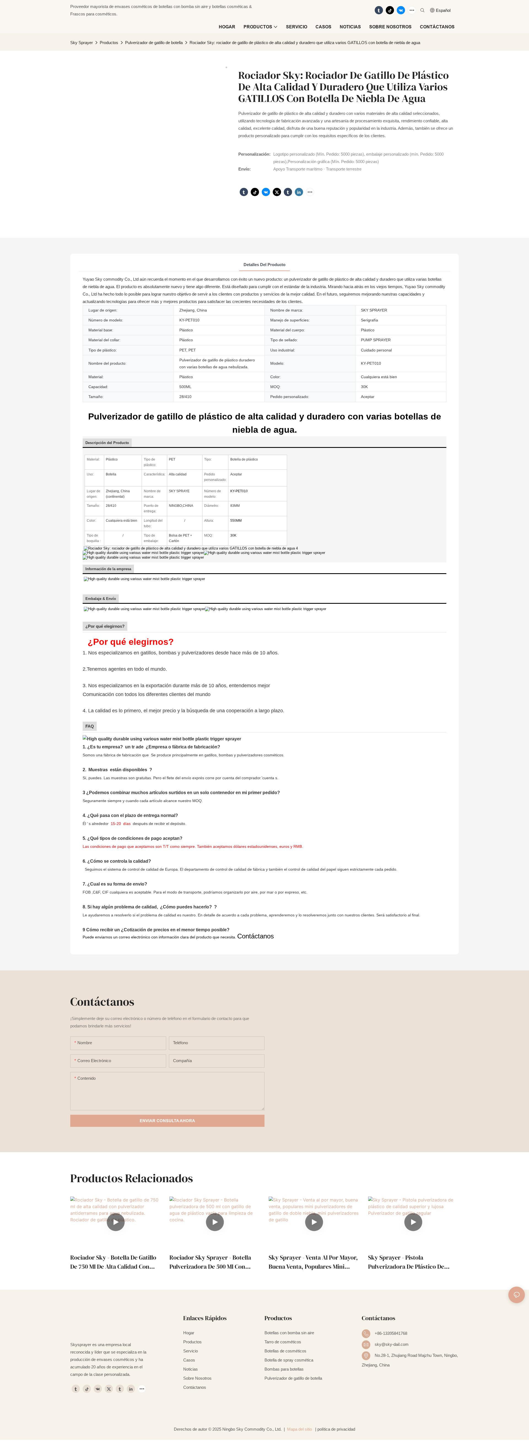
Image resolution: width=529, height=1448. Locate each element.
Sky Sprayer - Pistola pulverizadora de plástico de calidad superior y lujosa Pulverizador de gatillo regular (410, 1262)
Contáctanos (255, 936)
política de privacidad (336, 1429)
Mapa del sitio (299, 1429)
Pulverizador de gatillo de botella (154, 42)
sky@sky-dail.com (392, 1344)
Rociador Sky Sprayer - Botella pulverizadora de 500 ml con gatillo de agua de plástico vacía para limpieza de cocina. (212, 1262)
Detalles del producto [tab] (264, 264)
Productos (109, 42)
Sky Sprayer (81, 42)
